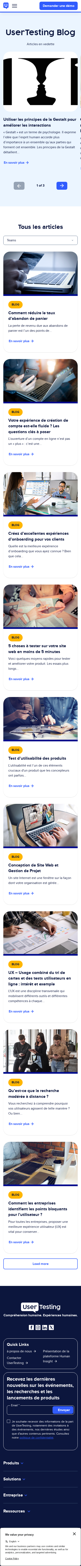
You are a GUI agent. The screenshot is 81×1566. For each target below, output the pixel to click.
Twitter (51, 1327)
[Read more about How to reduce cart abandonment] (40, 302)
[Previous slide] (19, 186)
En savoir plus (14, 163)
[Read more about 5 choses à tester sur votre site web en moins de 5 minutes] (40, 637)
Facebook (31, 1327)
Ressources (14, 1511)
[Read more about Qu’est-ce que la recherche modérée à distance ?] (40, 1082)
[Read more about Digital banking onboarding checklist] (40, 412)
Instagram (38, 1327)
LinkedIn (44, 1327)
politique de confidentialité (36, 1437)
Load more (41, 1264)
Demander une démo (58, 6)
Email (14, 1405)
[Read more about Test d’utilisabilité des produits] (40, 747)
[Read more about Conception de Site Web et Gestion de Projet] (40, 854)
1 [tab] (37, 185)
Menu (14, 6)
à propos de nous (19, 1351)
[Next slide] (61, 186)
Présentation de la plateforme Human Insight (56, 1356)
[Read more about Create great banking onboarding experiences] (40, 525)
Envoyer (64, 1410)
